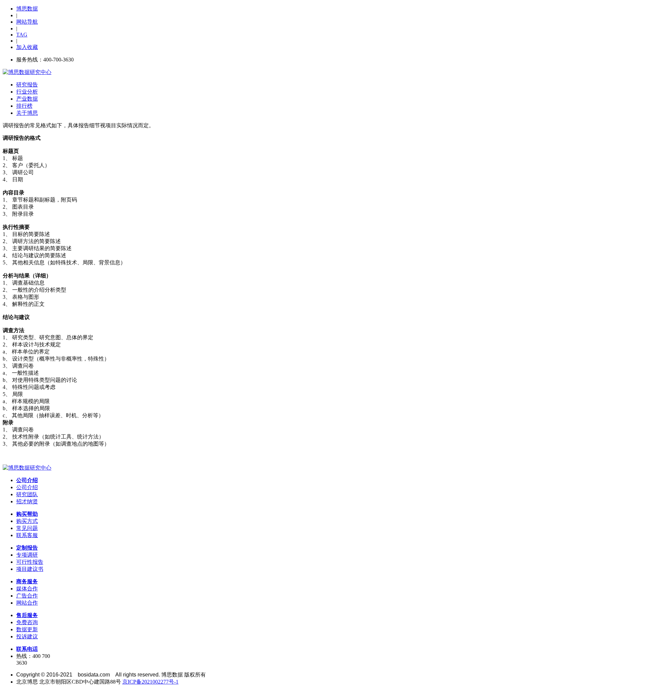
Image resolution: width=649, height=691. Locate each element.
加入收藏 (27, 47)
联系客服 (27, 535)
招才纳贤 (27, 501)
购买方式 (27, 521)
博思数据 (27, 8)
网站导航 (27, 22)
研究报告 (27, 84)
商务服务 (27, 581)
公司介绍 (27, 480)
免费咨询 (27, 622)
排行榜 (24, 106)
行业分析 (27, 92)
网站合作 (27, 603)
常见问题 (27, 528)
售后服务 (27, 615)
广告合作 (27, 596)
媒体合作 (27, 588)
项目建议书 (29, 569)
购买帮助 (27, 514)
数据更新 (27, 629)
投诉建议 (27, 636)
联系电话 (27, 649)
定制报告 (27, 548)
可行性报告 (29, 562)
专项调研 (27, 555)
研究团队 (27, 494)
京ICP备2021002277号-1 (150, 682)
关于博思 (27, 113)
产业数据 (27, 99)
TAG (21, 34)
